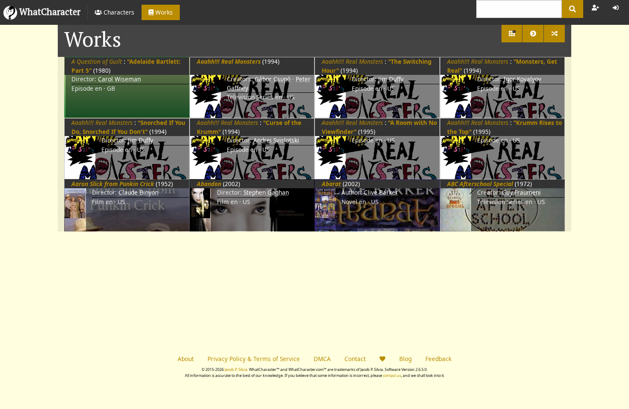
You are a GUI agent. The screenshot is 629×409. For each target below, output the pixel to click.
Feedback (438, 359)
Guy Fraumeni (521, 192)
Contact (355, 359)
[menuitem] (114, 12)
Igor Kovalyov (522, 79)
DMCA (322, 359)
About (186, 359)
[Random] (554, 33)
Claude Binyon (138, 192)
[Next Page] (532, 33)
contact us (392, 375)
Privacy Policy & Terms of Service (254, 359)
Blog (405, 359)
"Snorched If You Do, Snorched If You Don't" (128, 127)
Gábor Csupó (273, 79)
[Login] (616, 7)
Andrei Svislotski (276, 140)
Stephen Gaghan (266, 192)
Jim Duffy (391, 79)
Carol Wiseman (119, 79)
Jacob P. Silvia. (236, 369)
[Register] (595, 7)
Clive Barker (381, 192)
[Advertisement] (186, 291)
